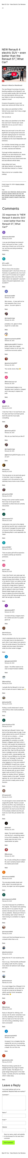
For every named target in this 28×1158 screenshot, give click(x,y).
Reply (3, 254)
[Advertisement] (14, 31)
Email (4, 1119)
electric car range (21, 191)
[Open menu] (3, 8)
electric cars (15, 193)
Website (4, 1127)
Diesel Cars (13, 191)
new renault (18, 195)
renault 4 (11, 197)
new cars (12, 195)
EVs (20, 193)
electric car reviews (7, 193)
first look (7, 195)
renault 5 (16, 197)
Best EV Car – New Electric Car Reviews (14, 4)
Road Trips (22, 197)
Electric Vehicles (20, 184)
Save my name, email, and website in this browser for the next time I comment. (14, 1136)
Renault (6, 197)
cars (9, 191)
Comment (5, 1094)
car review (4, 191)
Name (4, 1112)
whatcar (4, 199)
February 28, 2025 (7, 238)
